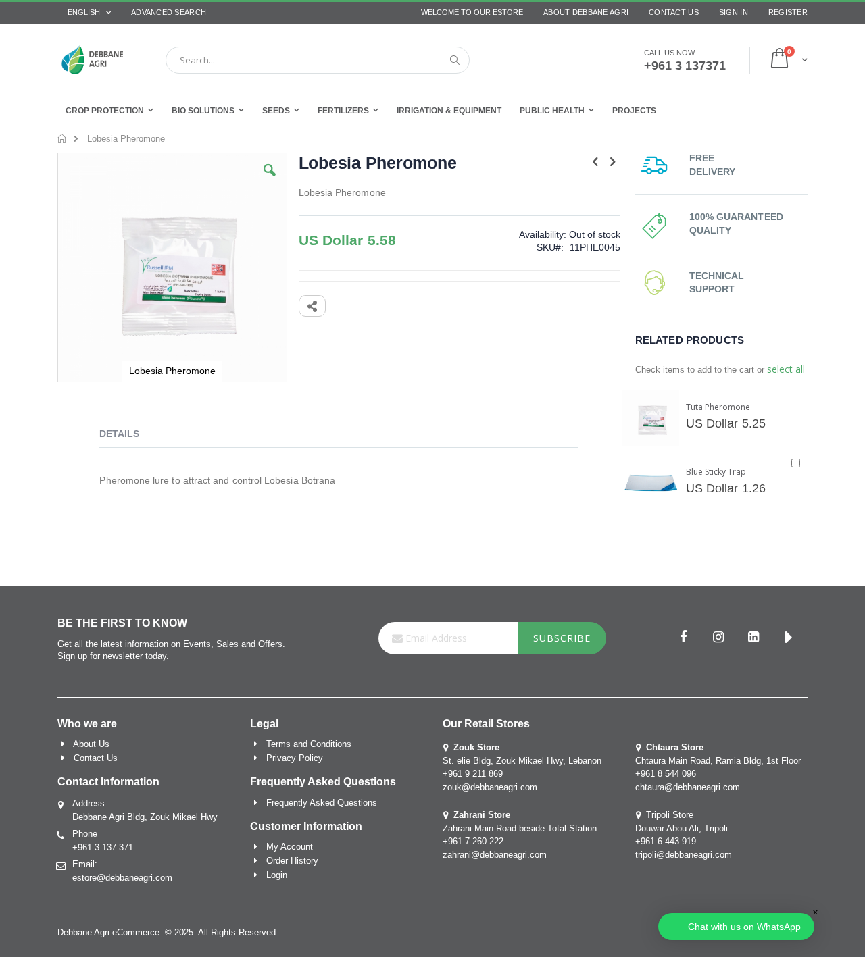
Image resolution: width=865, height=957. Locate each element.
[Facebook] (683, 638)
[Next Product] (613, 162)
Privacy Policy (294, 758)
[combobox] (318, 60)
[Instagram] (718, 638)
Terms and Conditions (308, 744)
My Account (289, 847)
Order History (292, 861)
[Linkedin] (753, 638)
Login (276, 875)
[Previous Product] (595, 162)
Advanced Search (168, 12)
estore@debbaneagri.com (122, 878)
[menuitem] (634, 110)
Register (788, 12)
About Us (91, 744)
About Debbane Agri (585, 12)
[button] (270, 180)
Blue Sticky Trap (716, 472)
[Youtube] (788, 638)
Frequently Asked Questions (321, 803)
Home (62, 138)
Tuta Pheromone (718, 407)
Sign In (733, 12)
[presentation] (129, 436)
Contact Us (674, 12)
